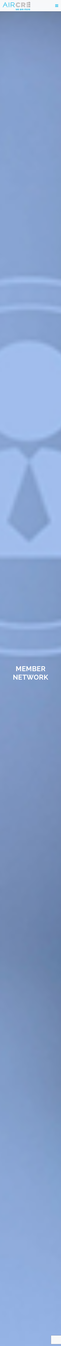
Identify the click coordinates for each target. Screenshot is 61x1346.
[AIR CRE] (16, 5)
